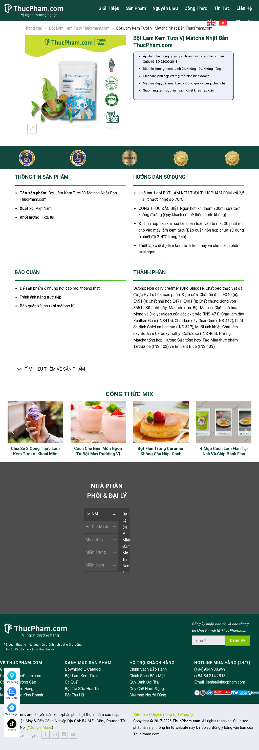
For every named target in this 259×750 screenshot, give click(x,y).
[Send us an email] (55, 735)
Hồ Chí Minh (96, 526)
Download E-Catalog (83, 669)
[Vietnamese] (223, 22)
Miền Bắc (94, 539)
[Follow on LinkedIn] (64, 735)
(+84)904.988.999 (210, 669)
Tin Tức (222, 8)
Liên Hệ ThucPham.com (20, 675)
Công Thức (195, 8)
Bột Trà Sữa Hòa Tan (82, 688)
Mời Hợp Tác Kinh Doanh (21, 695)
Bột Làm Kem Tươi (81, 675)
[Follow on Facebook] (45, 735)
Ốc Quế (71, 682)
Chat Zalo (12, 698)
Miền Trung (95, 552)
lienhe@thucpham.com (225, 682)
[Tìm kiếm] (238, 22)
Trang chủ (33, 28)
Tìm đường (11, 682)
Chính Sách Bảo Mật (147, 675)
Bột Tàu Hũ (74, 695)
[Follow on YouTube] (73, 735)
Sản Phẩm (136, 8)
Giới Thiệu (108, 8)
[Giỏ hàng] (251, 22)
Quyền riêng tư (164, 714)
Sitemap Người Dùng (148, 695)
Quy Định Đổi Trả (144, 682)
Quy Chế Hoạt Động (147, 688)
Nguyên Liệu (165, 8)
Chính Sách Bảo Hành (148, 669)
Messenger (12, 714)
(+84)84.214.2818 (210, 675)
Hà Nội (91, 514)
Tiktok (12, 730)
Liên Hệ (244, 8)
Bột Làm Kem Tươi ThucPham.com (79, 28)
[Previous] (31, 85)
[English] (212, 22)
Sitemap (140, 714)
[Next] (119, 85)
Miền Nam (94, 565)
